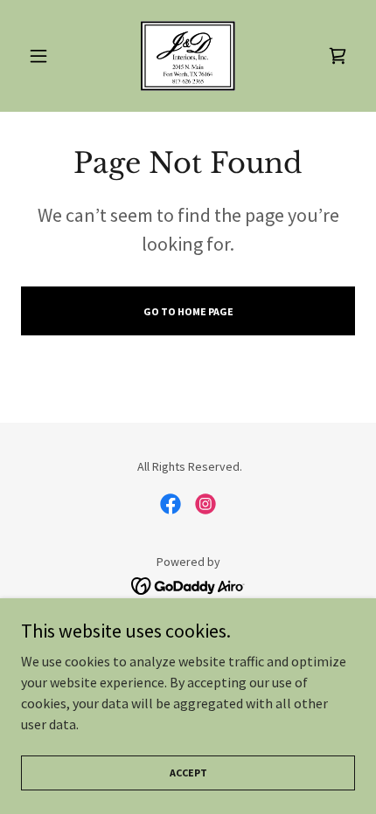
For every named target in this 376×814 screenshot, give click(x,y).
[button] (46, 55)
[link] (187, 56)
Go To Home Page (188, 311)
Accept (188, 772)
